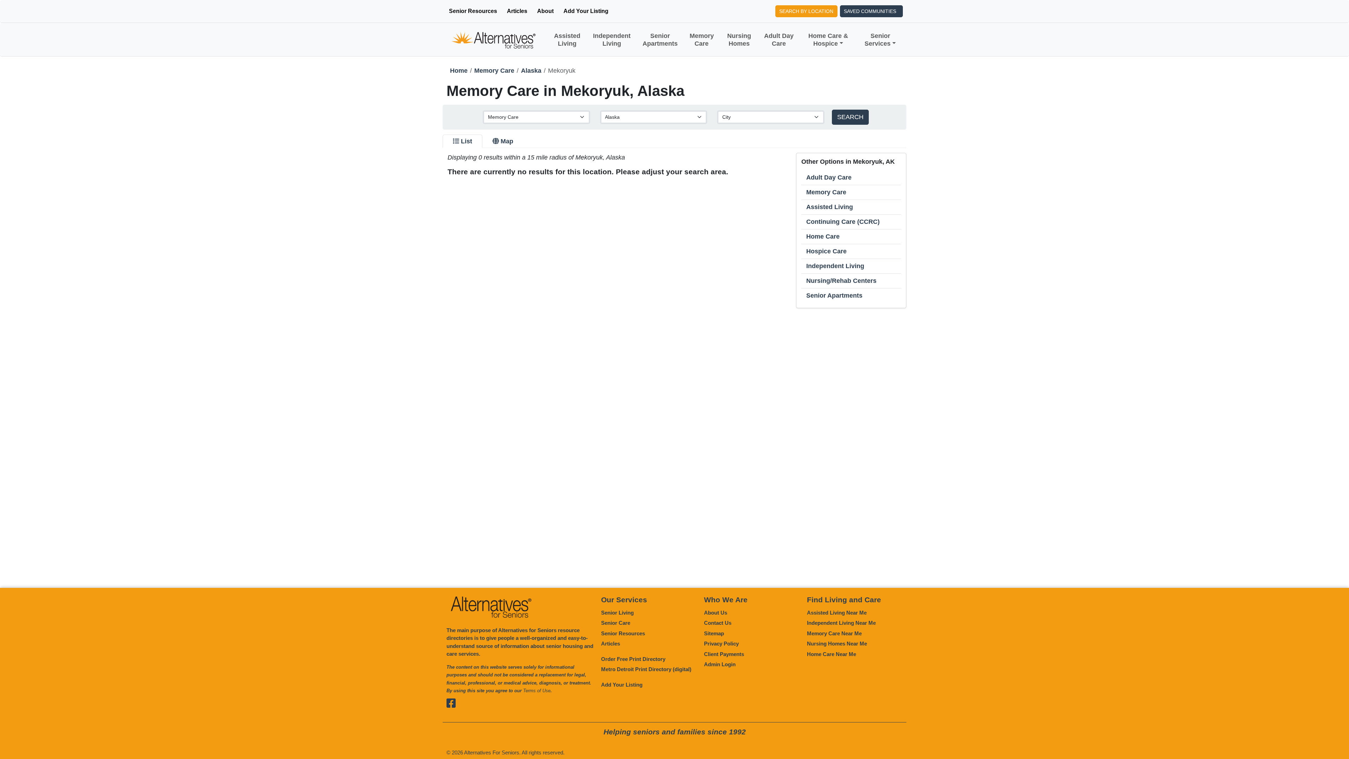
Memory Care (702, 39)
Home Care (823, 236)
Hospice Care (826, 251)
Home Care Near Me (831, 654)
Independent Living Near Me (841, 623)
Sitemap (714, 633)
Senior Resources (473, 11)
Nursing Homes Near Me (837, 644)
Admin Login (720, 664)
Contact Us (717, 623)
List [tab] (466, 141)
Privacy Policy (721, 644)
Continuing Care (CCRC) (843, 221)
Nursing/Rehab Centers (841, 280)
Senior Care (615, 623)
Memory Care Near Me (834, 633)
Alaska (531, 70)
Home (459, 70)
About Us (715, 613)
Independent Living (612, 39)
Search (850, 117)
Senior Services (878, 39)
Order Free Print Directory (633, 659)
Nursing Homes (739, 39)
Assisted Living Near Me (837, 613)
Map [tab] (507, 141)
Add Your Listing (585, 11)
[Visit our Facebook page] (452, 703)
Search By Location (806, 11)
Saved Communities (870, 11)
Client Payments (724, 654)
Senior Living (617, 613)
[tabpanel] (674, 230)
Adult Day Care (779, 39)
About (545, 11)
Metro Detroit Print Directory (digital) (646, 669)
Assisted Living (567, 39)
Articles (517, 11)
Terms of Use (536, 690)
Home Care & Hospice (828, 39)
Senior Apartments (660, 39)
